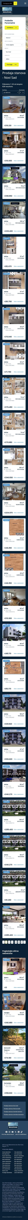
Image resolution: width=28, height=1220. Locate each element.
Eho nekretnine (18, 1159)
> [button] (24, 942)
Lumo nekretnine (18, 1172)
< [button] (3, 942)
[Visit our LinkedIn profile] (19, 1132)
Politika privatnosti (8, 1134)
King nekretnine (6, 1167)
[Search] (15, 3)
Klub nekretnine (6, 1159)
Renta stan (5, 1170)
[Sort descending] (23, 92)
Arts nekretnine (6, 1169)
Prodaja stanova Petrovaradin (12, 1108)
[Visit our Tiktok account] (22, 1132)
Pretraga (9, 64)
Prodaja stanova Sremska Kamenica (14, 1114)
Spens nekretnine (6, 1161)
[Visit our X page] (15, 1132)
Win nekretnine (18, 1161)
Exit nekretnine (18, 1163)
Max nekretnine (18, 1165)
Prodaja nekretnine (7, 1172)
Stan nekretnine (6, 1163)
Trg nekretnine (18, 1167)
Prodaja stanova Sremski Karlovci (13, 1111)
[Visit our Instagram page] (9, 1132)
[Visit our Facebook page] (6, 1132)
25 (16, 942)
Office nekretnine (6, 1157)
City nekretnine (18, 1152)
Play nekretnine (6, 1165)
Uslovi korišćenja (20, 1134)
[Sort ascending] (20, 92)
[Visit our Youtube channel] (12, 1132)
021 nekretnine (5, 1154)
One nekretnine (18, 1169)
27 (22, 942)
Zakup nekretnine (18, 1170)
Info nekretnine (18, 1154)
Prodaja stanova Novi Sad (11, 1105)
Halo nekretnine (18, 1157)
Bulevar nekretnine (19, 1155)
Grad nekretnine (6, 1152)
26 (19, 942)
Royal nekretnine (6, 1155)
